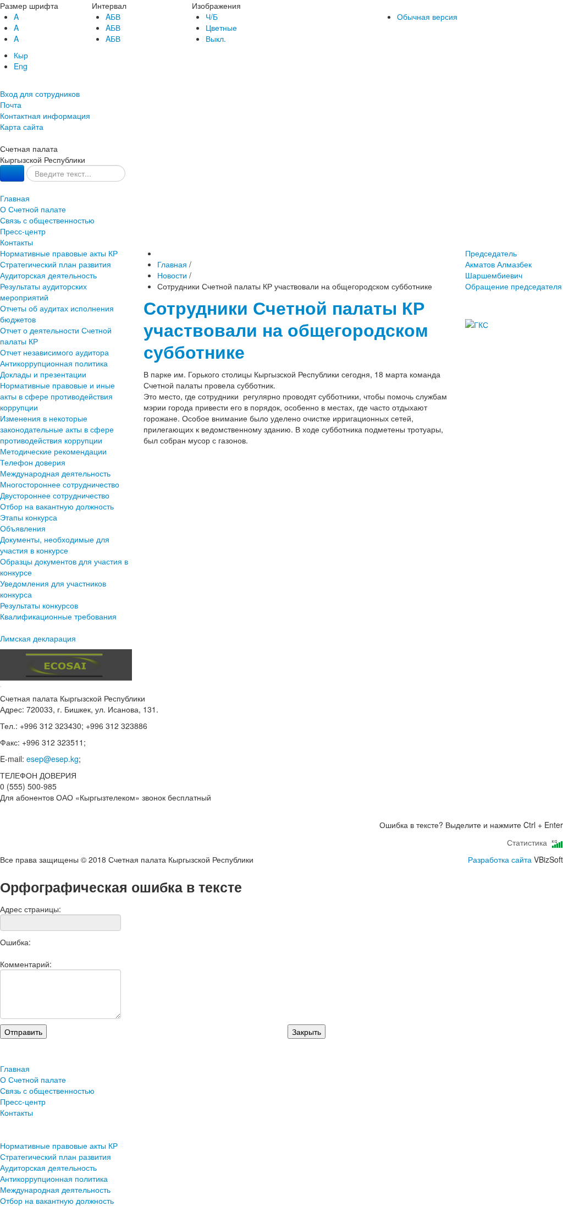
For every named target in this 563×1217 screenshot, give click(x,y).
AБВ (113, 16)
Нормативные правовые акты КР (59, 253)
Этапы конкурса (28, 517)
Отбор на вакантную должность (57, 506)
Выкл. (216, 38)
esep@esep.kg (52, 758)
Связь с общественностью (47, 220)
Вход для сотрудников (40, 93)
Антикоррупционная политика (54, 363)
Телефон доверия (32, 462)
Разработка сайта (500, 859)
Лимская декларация (38, 638)
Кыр (21, 55)
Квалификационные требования (58, 616)
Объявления (23, 528)
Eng (20, 66)
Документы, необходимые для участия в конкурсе (54, 545)
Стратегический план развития (55, 264)
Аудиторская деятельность (48, 275)
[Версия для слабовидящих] (1, 82)
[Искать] (12, 173)
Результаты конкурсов (39, 605)
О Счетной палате (33, 209)
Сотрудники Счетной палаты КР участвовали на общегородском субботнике (285, 329)
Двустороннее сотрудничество (54, 495)
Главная (15, 198)
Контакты (16, 242)
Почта (10, 104)
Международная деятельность (55, 473)
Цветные (221, 27)
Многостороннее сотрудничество (59, 484)
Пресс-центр (23, 231)
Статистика (529, 842)
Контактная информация (45, 115)
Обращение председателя (513, 286)
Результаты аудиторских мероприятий (43, 292)
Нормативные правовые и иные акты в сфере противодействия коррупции (57, 396)
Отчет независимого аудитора (54, 352)
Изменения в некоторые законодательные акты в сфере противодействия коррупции (57, 429)
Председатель (498, 264)
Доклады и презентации (43, 374)
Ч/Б (212, 16)
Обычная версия (427, 16)
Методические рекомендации (53, 451)
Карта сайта (21, 126)
